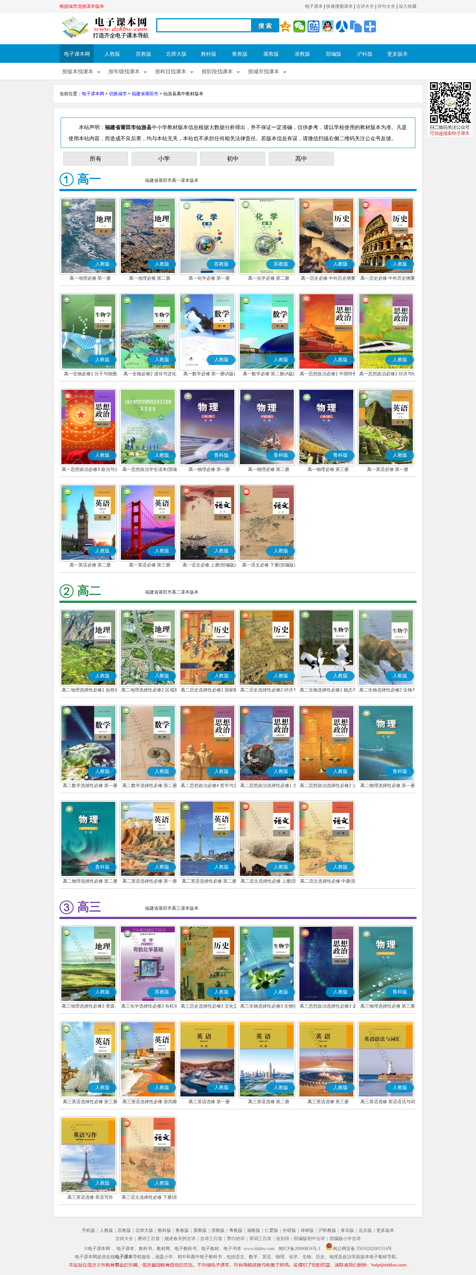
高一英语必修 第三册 (149, 565)
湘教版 (253, 1230)
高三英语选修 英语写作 (90, 1197)
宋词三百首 (260, 1238)
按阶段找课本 (217, 71)
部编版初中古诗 (309, 1238)
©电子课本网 (97, 1248)
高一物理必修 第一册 (209, 469)
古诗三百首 (211, 1238)
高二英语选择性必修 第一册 (149, 881)
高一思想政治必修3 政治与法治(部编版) (90, 470)
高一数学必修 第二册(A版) (269, 373)
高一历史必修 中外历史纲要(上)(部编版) (328, 279)
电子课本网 (77, 54)
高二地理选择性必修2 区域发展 (149, 690)
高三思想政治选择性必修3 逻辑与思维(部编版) (328, 1006)
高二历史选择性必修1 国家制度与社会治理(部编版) (209, 690)
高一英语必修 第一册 (387, 469)
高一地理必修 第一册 (90, 278)
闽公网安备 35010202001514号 (362, 1248)
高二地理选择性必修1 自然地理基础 (90, 690)
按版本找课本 (77, 71)
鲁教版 (240, 54)
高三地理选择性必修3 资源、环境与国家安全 (90, 1006)
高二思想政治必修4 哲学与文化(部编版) (209, 786)
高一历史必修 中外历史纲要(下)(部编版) (387, 279)
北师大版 (176, 54)
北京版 (365, 1230)
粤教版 (235, 1230)
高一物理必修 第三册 (328, 469)
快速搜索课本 (339, 6)
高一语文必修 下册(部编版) (268, 565)
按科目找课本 (170, 71)
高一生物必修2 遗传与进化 (149, 373)
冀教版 (271, 54)
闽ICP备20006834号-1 (300, 1248)
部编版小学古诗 (345, 1238)
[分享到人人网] (342, 26)
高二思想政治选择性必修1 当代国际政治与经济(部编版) (269, 786)
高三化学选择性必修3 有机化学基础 (149, 1006)
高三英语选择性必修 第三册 (90, 1101)
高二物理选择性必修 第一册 (387, 785)
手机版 (88, 1230)
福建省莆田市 (145, 93)
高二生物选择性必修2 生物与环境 (387, 690)
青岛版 (347, 1230)
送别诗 (282, 1238)
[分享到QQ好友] (328, 26)
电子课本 (314, 6)
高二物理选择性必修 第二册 (90, 881)
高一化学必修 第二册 (268, 278)
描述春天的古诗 (180, 1238)
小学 (164, 158)
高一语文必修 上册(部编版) (209, 565)
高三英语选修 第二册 (268, 1101)
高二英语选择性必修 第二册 (209, 881)
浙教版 (302, 54)
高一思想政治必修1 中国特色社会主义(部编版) (328, 374)
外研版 (289, 1230)
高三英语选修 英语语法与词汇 (387, 1102)
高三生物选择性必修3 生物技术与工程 (269, 1006)
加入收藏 (407, 6)
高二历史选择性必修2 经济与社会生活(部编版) (269, 690)
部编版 (333, 54)
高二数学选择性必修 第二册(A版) (149, 786)
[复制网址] (356, 26)
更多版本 (397, 54)
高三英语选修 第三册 (328, 1101)
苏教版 (143, 54)
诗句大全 (386, 6)
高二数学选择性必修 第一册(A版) (90, 786)
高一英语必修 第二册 (90, 565)
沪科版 (365, 54)
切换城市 (118, 93)
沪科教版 (327, 1230)
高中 (301, 158)
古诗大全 (365, 6)
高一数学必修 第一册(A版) (209, 373)
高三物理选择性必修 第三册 (387, 1006)
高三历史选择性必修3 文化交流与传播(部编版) (209, 1006)
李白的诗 (236, 1238)
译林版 (307, 1230)
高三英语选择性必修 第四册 (149, 1101)
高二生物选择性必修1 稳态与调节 (328, 690)
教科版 (208, 54)
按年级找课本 (124, 71)
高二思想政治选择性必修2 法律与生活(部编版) (328, 786)
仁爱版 (271, 1230)
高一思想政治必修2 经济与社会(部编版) (387, 374)
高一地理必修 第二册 (149, 278)
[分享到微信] (299, 26)
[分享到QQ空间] (285, 26)
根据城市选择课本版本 (82, 6)
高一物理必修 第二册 (268, 469)
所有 (96, 158)
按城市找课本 (263, 71)
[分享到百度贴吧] (313, 26)
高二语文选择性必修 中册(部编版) (328, 882)
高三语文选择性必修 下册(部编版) (150, 1198)
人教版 (112, 54)
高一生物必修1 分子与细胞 (90, 373)
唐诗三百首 (149, 1238)
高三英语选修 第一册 (209, 1101)
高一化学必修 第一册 (209, 278)
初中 (233, 158)
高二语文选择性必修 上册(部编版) (269, 882)
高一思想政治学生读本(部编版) (149, 470)
